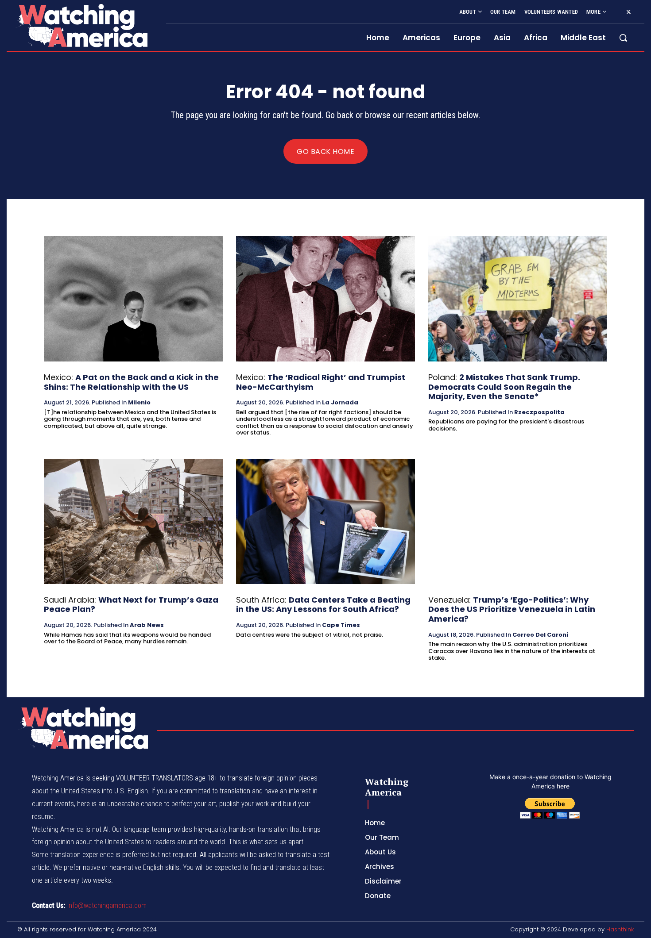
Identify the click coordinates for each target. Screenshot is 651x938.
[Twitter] (628, 12)
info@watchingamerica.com (107, 905)
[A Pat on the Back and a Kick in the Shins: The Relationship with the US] (133, 298)
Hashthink (620, 929)
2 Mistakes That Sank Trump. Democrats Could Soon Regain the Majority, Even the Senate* (504, 387)
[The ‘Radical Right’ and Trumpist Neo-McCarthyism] (325, 298)
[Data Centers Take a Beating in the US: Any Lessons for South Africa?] (325, 521)
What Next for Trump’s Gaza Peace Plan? (131, 604)
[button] (623, 37)
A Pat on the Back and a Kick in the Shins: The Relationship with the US (131, 382)
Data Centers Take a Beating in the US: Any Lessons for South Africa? (323, 604)
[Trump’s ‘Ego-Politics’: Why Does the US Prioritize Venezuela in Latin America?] (517, 521)
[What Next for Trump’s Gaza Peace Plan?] (133, 521)
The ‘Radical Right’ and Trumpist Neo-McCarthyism (320, 382)
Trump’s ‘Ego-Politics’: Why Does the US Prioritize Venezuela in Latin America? (511, 609)
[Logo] (81, 25)
